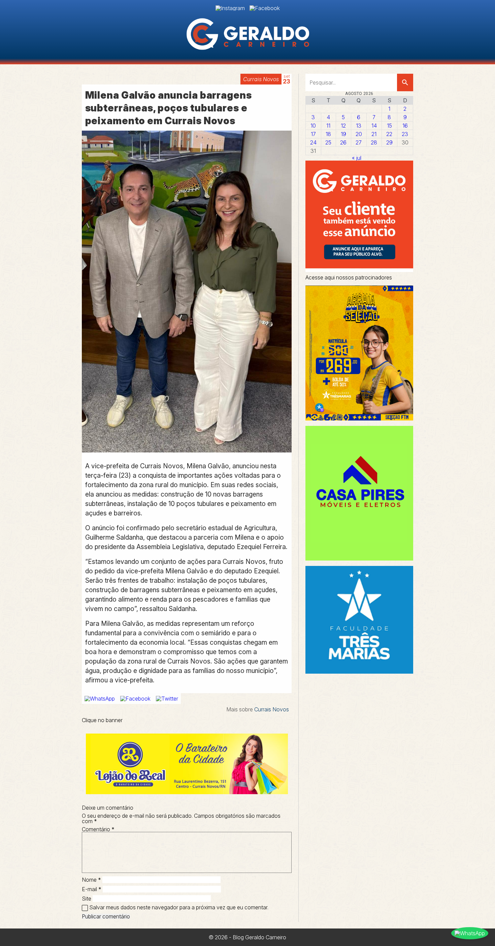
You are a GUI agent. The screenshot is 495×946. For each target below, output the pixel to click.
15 (389, 125)
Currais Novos (261, 79)
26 (343, 142)
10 (313, 125)
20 (359, 134)
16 (405, 125)
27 (359, 142)
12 (343, 125)
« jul (356, 158)
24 (313, 142)
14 (374, 125)
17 (313, 134)
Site (86, 898)
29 (389, 142)
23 (405, 134)
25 (328, 142)
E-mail (91, 889)
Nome (91, 879)
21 (373, 134)
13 (358, 125)
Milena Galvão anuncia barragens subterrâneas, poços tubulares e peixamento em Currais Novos (168, 108)
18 (328, 134)
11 (328, 125)
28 (374, 142)
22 (389, 134)
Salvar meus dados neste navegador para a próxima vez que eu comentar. (178, 907)
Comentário (98, 829)
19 (343, 134)
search (405, 82)
